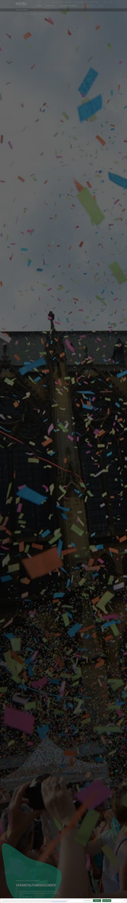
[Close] (124, 900)
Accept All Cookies (107, 900)
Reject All (97, 900)
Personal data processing (56, 901)
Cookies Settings (87, 900)
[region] (63, 900)
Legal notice (64, 901)
